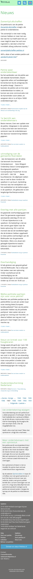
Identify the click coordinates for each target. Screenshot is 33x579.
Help (2, 533)
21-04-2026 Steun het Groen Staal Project (15, 520)
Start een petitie (6, 535)
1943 (19, 398)
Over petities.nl (20, 537)
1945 (30, 398)
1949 (19, 401)
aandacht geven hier (8, 57)
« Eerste (4, 398)
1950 (24, 401)
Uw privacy (18, 535)
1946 (3, 401)
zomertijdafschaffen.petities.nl (12, 50)
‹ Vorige (10, 398)
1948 (14, 401)
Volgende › (14, 403)
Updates (17, 533)
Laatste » (22, 403)
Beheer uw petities (7, 542)
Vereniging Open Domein (16, 571)
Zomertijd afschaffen (9, 27)
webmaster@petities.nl (8, 556)
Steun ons (18, 540)
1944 (24, 398)
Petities (3, 537)
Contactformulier (6, 554)
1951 (30, 401)
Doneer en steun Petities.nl (16, 546)
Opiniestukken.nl (18, 474)
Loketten (4, 540)
